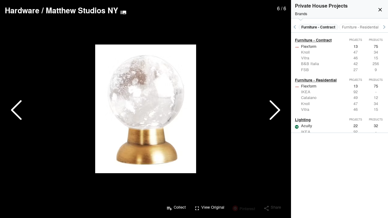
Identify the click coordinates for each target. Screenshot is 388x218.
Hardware (22, 10)
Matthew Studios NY (82, 10)
